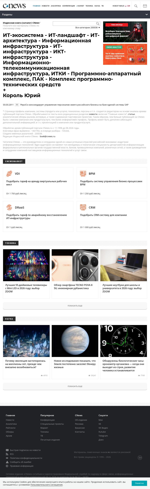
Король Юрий (21, 95)
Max (101, 420)
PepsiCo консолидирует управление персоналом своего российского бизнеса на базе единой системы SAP (74, 104)
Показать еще (75, 305)
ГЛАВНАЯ (36, 6)
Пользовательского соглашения (46, 484)
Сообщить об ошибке (20, 462)
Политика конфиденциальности (26, 458)
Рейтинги (10, 427)
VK (100, 423)
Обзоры (10, 431)
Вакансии (80, 427)
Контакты (80, 431)
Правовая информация (21, 466)
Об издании (81, 420)
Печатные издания (50, 439)
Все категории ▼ (87, 27)
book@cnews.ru (47, 136)
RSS (12, 454)
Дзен (101, 439)
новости (93, 114)
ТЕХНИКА (89, 6)
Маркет (44, 427)
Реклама (79, 423)
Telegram (103, 435)
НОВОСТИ (45, 6)
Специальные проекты (52, 423)
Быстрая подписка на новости (25, 450)
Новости (10, 420)
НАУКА (97, 6)
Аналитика (56, 6)
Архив (9, 435)
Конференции (47, 420)
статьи (131, 114)
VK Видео (103, 427)
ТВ (102, 6)
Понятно (139, 483)
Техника (44, 431)
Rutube (102, 431)
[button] (136, 6)
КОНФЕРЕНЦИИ (68, 6)
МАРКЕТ (80, 6)
